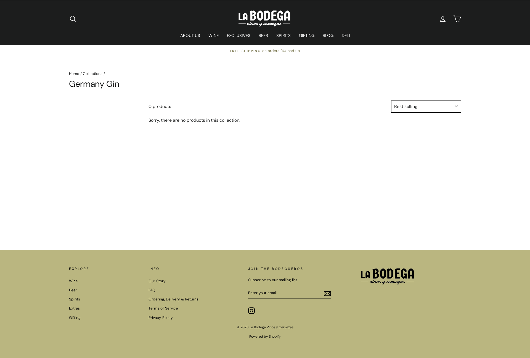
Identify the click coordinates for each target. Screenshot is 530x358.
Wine (213, 35)
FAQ (152, 290)
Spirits (283, 35)
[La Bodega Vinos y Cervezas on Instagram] (251, 310)
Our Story (157, 281)
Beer (263, 35)
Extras (74, 308)
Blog (328, 35)
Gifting (306, 35)
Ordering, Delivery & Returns (173, 299)
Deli (346, 35)
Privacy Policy (161, 317)
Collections (92, 73)
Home (74, 73)
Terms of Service (163, 308)
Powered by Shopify (265, 336)
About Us (190, 35)
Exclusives (238, 35)
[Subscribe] (327, 293)
